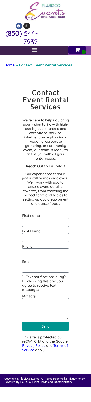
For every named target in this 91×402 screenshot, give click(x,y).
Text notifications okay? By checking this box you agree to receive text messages (44, 283)
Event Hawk (39, 382)
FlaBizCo (25, 382)
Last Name (31, 231)
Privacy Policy (33, 345)
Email (26, 262)
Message (29, 296)
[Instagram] (26, 26)
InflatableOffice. (63, 382)
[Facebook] (19, 26)
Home (9, 65)
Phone (27, 246)
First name (31, 216)
